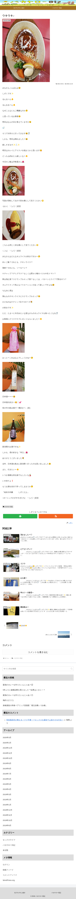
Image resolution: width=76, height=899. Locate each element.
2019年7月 (7, 774)
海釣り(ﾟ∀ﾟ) (8, 700)
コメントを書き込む (38, 652)
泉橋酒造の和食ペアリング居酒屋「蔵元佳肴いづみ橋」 (25, 705)
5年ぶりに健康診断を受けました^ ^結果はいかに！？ (24, 690)
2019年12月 (7, 748)
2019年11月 (7, 753)
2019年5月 (7, 784)
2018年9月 (7, 825)
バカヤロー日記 (8, 506)
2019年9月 (7, 763)
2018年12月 (7, 810)
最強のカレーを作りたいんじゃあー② (18, 685)
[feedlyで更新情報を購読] (20, 516)
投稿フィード (8, 870)
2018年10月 (7, 820)
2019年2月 (7, 800)
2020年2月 (7, 743)
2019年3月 (7, 794)
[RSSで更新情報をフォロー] (56, 516)
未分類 (5, 850)
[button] (71, 669)
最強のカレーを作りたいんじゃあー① (18, 695)
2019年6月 (7, 779)
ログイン (6, 865)
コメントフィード (10, 875)
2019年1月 (7, 805)
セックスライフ (9, 840)
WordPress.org (9, 880)
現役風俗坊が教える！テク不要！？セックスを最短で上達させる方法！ (34, 720)
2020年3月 (7, 738)
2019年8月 (7, 769)
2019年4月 (7, 789)
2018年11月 (7, 815)
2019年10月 (7, 758)
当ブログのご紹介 (19, 892)
